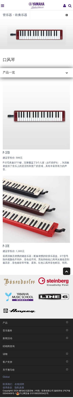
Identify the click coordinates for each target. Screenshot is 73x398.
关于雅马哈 (9, 369)
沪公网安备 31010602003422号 (34, 393)
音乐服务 (7, 330)
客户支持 (7, 361)
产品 (5, 322)
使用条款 (7, 387)
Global (6, 376)
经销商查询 (9, 346)
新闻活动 (7, 338)
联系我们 (7, 384)
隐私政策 (19, 387)
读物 (5, 354)
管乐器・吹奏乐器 (15, 14)
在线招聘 (19, 384)
